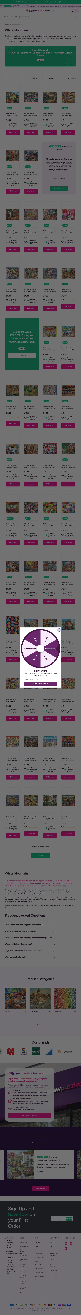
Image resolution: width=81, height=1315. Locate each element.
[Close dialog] (58, 630)
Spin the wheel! (40, 683)
